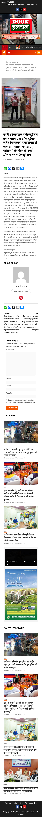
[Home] (4, 52)
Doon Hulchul (9, 159)
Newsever (30, 812)
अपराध (4, 130)
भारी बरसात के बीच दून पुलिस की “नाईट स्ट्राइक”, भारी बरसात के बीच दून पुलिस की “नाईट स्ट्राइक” (20, 452)
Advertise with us (31, 5)
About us (9, 5)
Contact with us (18, 5)
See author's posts (21, 291)
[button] (9, 52)
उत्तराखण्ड (8, 130)
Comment (10, 350)
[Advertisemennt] (21, 36)
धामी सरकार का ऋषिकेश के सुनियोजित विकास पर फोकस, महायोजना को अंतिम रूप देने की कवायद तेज (20, 537)
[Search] (35, 52)
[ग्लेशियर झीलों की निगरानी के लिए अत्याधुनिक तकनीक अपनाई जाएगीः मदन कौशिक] (21, 770)
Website (9, 393)
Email (8, 386)
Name (8, 379)
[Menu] (9, 52)
